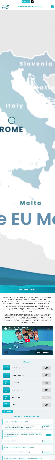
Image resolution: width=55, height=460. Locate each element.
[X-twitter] (32, 1)
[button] (52, 6)
